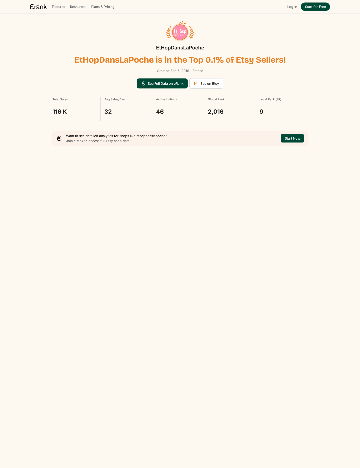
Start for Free (315, 7)
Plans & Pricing (103, 7)
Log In (292, 7)
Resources (78, 7)
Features (58, 7)
